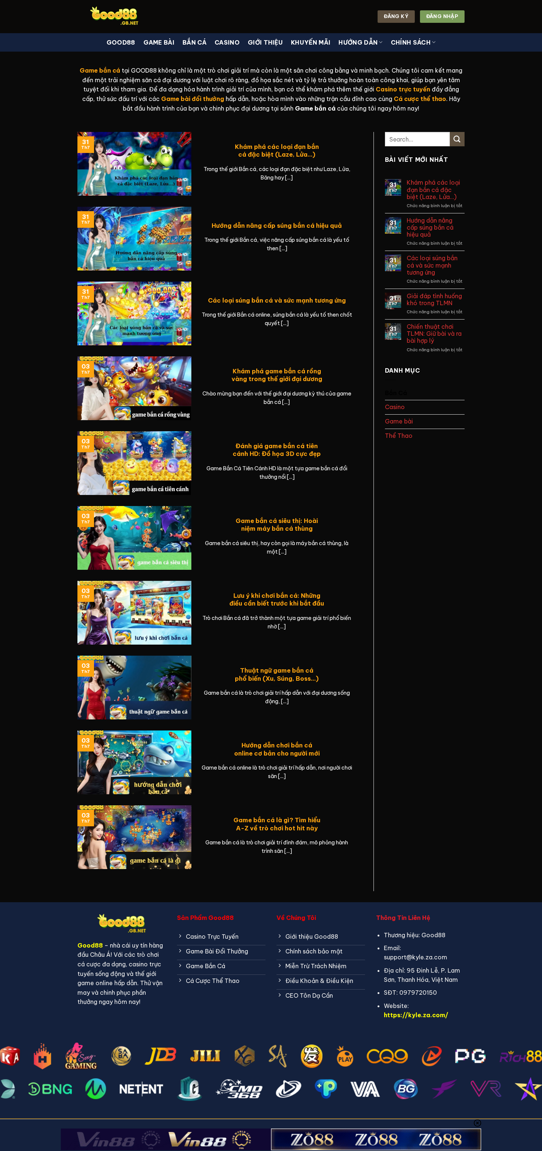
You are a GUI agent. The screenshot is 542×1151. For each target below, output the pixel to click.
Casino (227, 42)
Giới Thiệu (265, 42)
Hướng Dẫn (358, 42)
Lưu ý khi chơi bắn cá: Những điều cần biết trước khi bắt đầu (276, 599)
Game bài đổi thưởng (192, 98)
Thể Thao (399, 435)
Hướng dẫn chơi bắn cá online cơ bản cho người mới (277, 749)
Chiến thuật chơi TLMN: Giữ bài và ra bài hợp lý (434, 333)
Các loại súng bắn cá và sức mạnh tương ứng (277, 300)
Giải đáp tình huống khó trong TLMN (434, 300)
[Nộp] (457, 139)
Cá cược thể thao (420, 98)
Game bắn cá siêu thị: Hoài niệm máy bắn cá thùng (277, 525)
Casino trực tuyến (403, 89)
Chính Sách (411, 42)
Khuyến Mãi (310, 42)
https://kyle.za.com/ (416, 1015)
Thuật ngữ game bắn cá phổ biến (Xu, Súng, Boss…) (277, 674)
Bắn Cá (194, 42)
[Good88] (114, 16)
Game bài (159, 42)
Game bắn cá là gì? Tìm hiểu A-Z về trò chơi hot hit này (276, 824)
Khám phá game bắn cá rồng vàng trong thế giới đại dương (277, 375)
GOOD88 (121, 42)
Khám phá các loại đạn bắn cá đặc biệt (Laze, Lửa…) (277, 150)
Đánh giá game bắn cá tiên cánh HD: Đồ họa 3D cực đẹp (277, 450)
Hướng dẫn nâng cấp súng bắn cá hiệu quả (277, 225)
